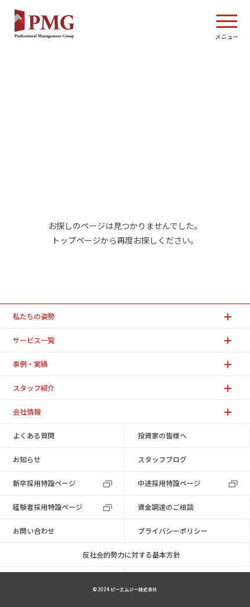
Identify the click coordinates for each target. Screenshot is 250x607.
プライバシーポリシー (173, 530)
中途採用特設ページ (169, 483)
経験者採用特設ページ (48, 507)
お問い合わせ (34, 530)
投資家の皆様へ (162, 435)
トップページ (76, 240)
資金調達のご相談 (166, 507)
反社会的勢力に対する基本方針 (131, 554)
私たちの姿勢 (34, 316)
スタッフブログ (162, 459)
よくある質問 (34, 435)
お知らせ (27, 459)
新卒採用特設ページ (44, 483)
